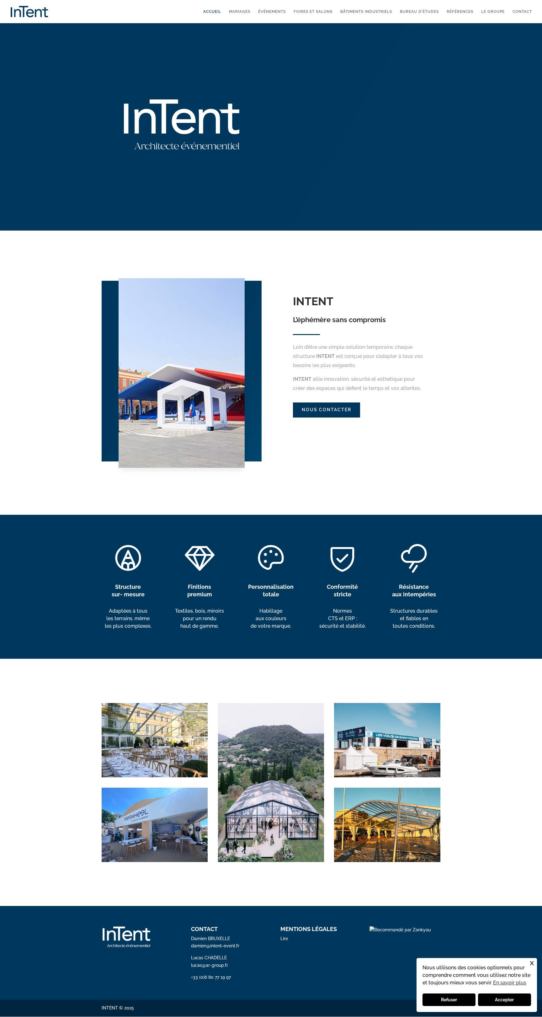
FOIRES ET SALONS (313, 11)
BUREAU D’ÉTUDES (419, 11)
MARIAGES (239, 11)
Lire (284, 938)
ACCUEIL (212, 11)
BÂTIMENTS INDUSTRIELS (366, 11)
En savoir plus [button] (509, 983)
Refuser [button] (449, 999)
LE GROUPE (493, 11)
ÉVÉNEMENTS (272, 11)
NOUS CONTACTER (326, 409)
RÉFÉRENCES (460, 11)
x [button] (532, 963)
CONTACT (522, 11)
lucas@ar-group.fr (209, 965)
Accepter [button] (504, 999)
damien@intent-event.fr (215, 945)
